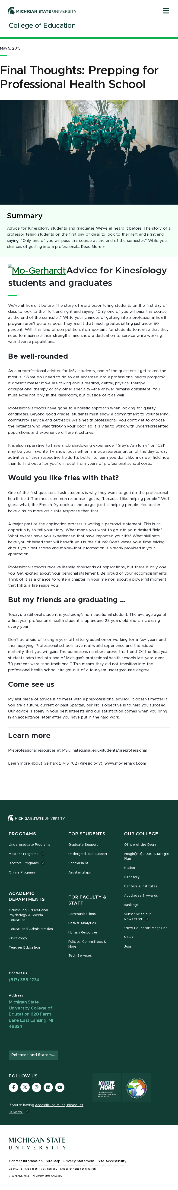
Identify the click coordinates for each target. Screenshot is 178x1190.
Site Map (53, 1161)
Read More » (93, 247)
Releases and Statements (34, 1055)
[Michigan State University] (42, 11)
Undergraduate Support (88, 854)
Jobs (127, 946)
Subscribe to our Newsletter (137, 917)
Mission (129, 868)
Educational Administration (31, 929)
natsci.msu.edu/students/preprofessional (110, 750)
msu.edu (52, 1169)
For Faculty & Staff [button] (87, 900)
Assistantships (79, 872)
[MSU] (89, 822)
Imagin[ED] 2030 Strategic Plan (146, 856)
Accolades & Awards (141, 895)
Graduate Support (83, 844)
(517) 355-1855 (29, 1169)
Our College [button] (141, 834)
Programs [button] (22, 834)
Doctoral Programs (24, 863)
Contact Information (26, 1161)
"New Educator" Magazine (146, 928)
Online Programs (22, 872)
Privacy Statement (79, 1161)
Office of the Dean (140, 844)
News (128, 937)
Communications (81, 914)
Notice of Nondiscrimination (78, 1169)
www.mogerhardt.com (125, 763)
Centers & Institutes (140, 886)
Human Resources (83, 932)
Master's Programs (23, 854)
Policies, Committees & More (87, 944)
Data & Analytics (82, 923)
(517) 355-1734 (24, 980)
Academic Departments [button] (27, 896)
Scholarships (78, 863)
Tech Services (80, 955)
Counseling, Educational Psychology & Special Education (28, 915)
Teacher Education (24, 947)
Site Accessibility (112, 1161)
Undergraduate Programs (29, 844)
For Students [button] (87, 834)
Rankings (131, 905)
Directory (132, 877)
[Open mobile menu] (166, 11)
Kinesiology (90, 763)
